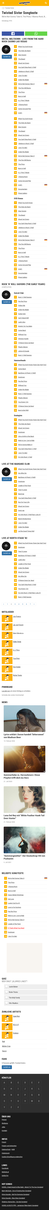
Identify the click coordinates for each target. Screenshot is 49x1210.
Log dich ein (6, 691)
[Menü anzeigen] (3, 2)
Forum (4, 1142)
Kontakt (4, 1131)
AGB (13, 1149)
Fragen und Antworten (9, 1146)
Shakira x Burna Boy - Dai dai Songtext (14, 1202)
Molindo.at (5, 1172)
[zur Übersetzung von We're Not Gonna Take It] (45, 84)
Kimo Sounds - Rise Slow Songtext (13, 1198)
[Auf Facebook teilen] (13, 33)
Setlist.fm (5, 1175)
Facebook (5, 1168)
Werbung (5, 1123)
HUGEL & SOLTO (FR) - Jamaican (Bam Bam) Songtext (20, 1205)
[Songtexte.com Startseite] (24, 3)
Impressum (6, 1153)
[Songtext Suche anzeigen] (45, 2)
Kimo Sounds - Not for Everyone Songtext (15, 1194)
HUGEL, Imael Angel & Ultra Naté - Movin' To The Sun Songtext (22, 1187)
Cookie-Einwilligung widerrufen (12, 1157)
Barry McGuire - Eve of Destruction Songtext (16, 1191)
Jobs (3, 1127)
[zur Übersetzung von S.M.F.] (45, 113)
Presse (4, 1119)
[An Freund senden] (36, 33)
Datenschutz (6, 1149)
